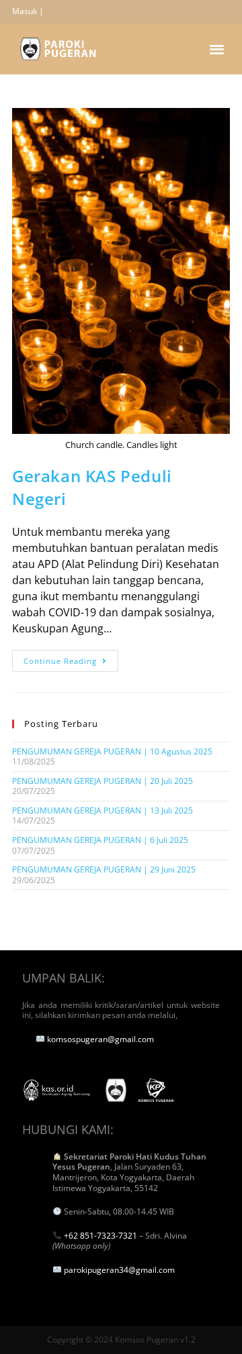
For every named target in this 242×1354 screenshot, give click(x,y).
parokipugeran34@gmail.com (119, 1270)
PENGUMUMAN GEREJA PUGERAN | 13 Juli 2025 (102, 810)
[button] (217, 48)
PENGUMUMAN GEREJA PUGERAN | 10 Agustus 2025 (112, 751)
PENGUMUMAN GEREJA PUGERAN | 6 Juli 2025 (100, 840)
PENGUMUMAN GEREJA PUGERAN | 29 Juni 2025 (104, 869)
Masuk (24, 11)
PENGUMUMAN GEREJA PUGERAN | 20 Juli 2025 (102, 781)
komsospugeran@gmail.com (100, 1039)
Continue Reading (71, 658)
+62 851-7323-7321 (100, 1235)
